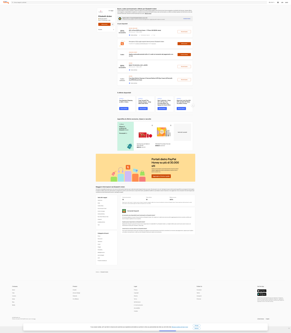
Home (97, 272)
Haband (100, 219)
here (34, 319)
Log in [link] (286, 2)
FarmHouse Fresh (102, 208)
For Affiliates (76, 299)
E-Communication (138, 305)
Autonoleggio (101, 255)
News (13, 299)
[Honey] (6, 2)
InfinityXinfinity (101, 214)
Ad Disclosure (137, 302)
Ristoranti (100, 238)
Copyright (136, 293)
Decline (197, 328)
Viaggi (99, 247)
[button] (263, 319)
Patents (136, 296)
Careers (14, 296)
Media (13, 305)
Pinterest (199, 299)
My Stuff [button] (271, 2)
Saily (99, 203)
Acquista (100, 29)
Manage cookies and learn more (180, 327)
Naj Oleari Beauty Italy (103, 216)
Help (13, 293)
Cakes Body (100, 205)
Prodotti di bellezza (102, 260)
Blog (13, 302)
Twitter (198, 293)
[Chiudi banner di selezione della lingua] (289, 328)
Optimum (100, 200)
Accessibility (137, 308)
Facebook (199, 290)
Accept (196, 325)
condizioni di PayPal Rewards (141, 43)
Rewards (75, 296)
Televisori (100, 241)
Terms (135, 299)
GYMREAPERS (101, 222)
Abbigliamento (101, 252)
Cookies (136, 311)
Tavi (99, 225)
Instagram (199, 296)
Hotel (99, 244)
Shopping (100, 249)
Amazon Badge (76, 293)
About (13, 290)
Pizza (99, 236)
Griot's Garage (101, 211)
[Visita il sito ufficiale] (112, 24)
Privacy (135, 290)
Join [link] (282, 2)
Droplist (74, 290)
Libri (99, 258)
